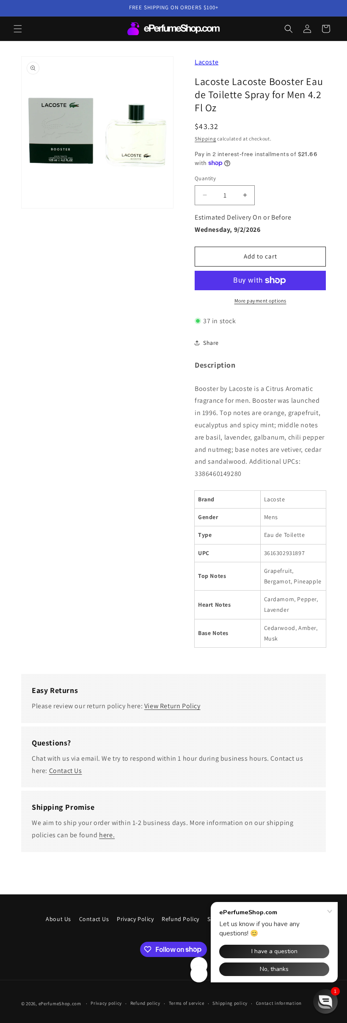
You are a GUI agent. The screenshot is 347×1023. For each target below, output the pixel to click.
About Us (58, 919)
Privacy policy (106, 1003)
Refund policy (145, 1003)
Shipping (205, 138)
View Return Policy (172, 705)
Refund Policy (180, 919)
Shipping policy (230, 1003)
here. (107, 834)
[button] (17, 28)
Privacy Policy (135, 919)
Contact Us (65, 770)
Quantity (205, 178)
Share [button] (211, 342)
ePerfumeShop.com (60, 1003)
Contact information (279, 1003)
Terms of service (186, 1003)
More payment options (260, 300)
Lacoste (206, 62)
